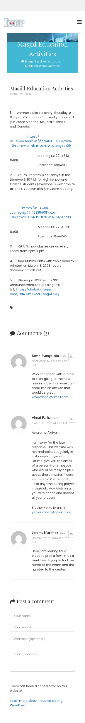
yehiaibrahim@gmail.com (51, 512)
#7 (71, 418)
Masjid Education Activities (42, 65)
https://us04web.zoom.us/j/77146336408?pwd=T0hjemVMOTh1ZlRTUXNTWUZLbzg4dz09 (41, 141)
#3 (71, 357)
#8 (71, 534)
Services (40, 61)
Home (29, 61)
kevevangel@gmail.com (50, 397)
